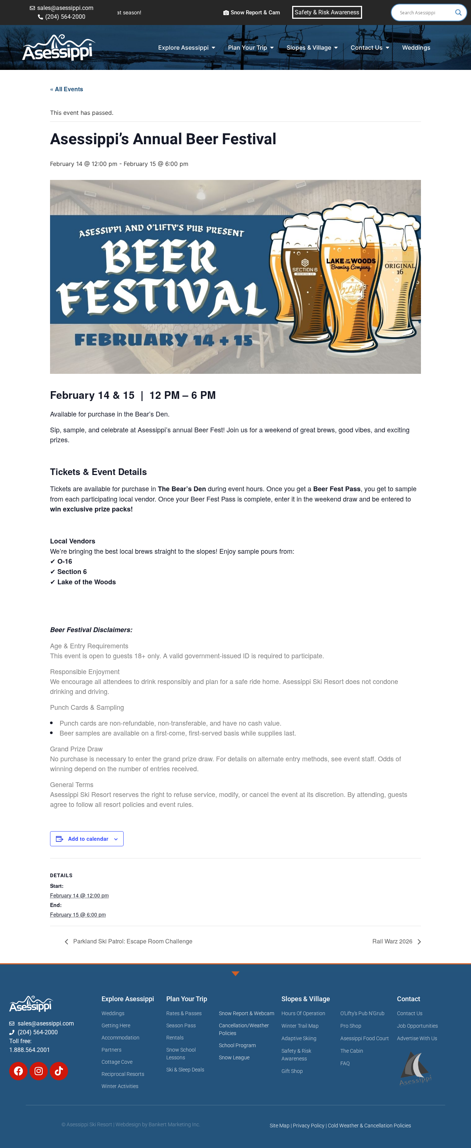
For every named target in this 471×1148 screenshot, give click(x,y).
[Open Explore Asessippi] (213, 47)
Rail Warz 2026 (393, 941)
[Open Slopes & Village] (336, 47)
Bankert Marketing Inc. (174, 1124)
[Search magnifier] (458, 12)
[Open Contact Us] (387, 47)
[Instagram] (38, 1071)
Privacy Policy (309, 1125)
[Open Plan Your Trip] (272, 47)
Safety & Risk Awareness (327, 12)
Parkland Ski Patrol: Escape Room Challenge (132, 941)
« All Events (66, 89)
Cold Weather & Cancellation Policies (369, 1125)
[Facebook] (18, 1071)
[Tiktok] (59, 1071)
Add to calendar (88, 838)
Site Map (280, 1125)
